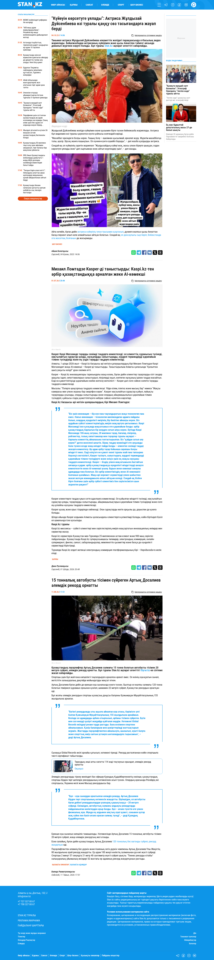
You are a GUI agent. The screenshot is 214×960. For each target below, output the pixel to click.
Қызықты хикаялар (60, 865)
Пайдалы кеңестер (110, 955)
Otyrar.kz (145, 670)
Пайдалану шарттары (31, 925)
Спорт (121, 5)
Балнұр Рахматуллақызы (63, 871)
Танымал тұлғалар (188, 936)
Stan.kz (108, 45)
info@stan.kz (24, 896)
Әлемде (105, 5)
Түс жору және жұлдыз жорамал (32, 933)
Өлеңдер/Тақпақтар (26, 940)
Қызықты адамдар (78, 865)
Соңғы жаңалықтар (33, 198)
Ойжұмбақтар (190, 940)
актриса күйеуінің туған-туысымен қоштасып (101, 231)
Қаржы (73, 5)
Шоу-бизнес (136, 5)
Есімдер (21, 943)
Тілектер (21, 936)
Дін (194, 933)
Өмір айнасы (58, 5)
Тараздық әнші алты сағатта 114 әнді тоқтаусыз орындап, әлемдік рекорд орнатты (113, 763)
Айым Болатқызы (59, 251)
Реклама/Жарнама (29, 920)
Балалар (192, 943)
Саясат (89, 5)
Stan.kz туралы (27, 915)
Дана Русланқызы (59, 566)
